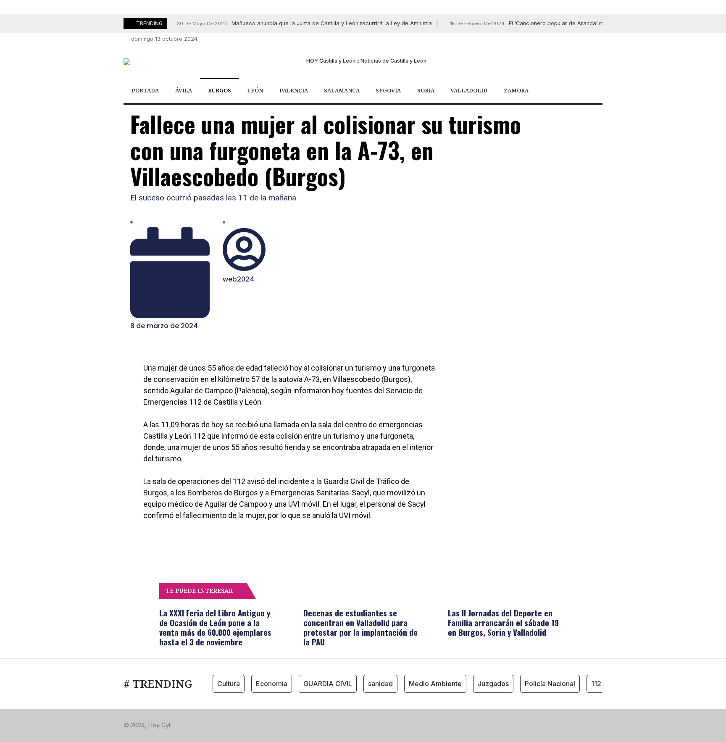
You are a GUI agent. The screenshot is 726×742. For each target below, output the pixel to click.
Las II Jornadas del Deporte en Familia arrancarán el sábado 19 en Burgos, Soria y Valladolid (503, 622)
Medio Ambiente (435, 683)
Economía (271, 683)
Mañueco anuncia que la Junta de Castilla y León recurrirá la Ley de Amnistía (304, 23)
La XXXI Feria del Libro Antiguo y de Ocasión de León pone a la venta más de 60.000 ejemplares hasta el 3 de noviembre (215, 627)
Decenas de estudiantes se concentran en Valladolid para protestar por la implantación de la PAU (360, 627)
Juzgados (493, 683)
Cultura (228, 683)
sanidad (380, 683)
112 (596, 683)
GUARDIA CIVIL (327, 683)
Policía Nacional (550, 683)
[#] (552, 39)
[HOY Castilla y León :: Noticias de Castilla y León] (363, 61)
